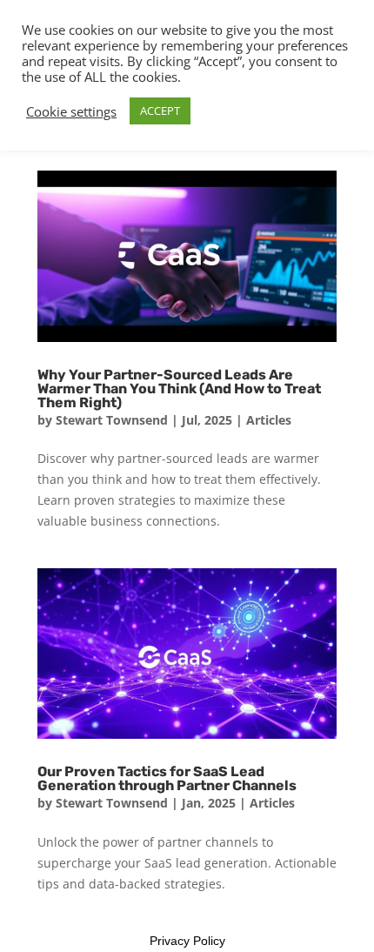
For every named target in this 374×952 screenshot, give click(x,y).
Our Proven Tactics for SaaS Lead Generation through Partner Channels (167, 778)
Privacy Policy (187, 941)
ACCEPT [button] (160, 110)
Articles (268, 420)
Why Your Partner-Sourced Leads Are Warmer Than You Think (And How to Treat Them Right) (179, 388)
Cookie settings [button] (71, 111)
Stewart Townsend (112, 420)
